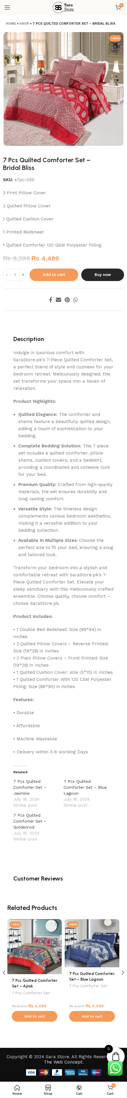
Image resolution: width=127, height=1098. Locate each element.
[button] (34, 1016)
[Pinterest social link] (67, 299)
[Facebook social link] (50, 299)
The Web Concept (63, 1062)
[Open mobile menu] (7, 7)
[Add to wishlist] (56, 924)
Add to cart (54, 274)
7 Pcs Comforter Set (31, 993)
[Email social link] (58, 299)
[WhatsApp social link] (75, 299)
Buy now (103, 274)
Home (11, 24)
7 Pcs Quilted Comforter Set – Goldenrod (29, 821)
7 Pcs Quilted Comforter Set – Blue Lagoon (85, 787)
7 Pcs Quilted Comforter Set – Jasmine (29, 787)
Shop (24, 24)
